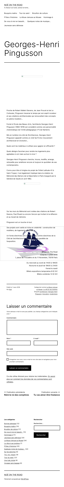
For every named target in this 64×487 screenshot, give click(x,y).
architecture (43, 292)
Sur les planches (10, 452)
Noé (10, 289)
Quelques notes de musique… (39, 21)
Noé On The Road (13, 5)
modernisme (53, 294)
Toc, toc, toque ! (10, 455)
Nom (9, 338)
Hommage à (48, 17)
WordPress (25, 479)
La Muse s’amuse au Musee (30, 17)
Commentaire (11, 318)
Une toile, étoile (9, 460)
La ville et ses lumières (50, 289)
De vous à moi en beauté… (14, 21)
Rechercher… (38, 423)
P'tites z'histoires (10, 446)
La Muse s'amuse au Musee (13, 440)
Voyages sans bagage (12, 463)
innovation (45, 294)
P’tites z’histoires (10, 17)
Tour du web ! (24, 13)
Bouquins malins (10, 13)
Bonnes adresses (10, 423)
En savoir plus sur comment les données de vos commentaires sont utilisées (31, 379)
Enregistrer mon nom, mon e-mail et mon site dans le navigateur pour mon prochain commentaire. (32, 360)
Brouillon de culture (40, 13)
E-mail (36, 338)
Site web (10, 349)
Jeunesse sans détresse (13, 25)
